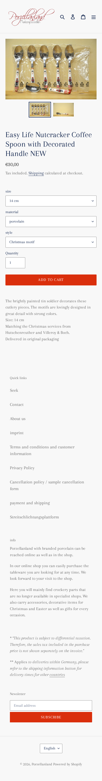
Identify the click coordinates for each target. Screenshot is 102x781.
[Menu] (93, 16)
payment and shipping (30, 502)
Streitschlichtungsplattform (34, 516)
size (8, 191)
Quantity (12, 253)
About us (18, 418)
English (49, 748)
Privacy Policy (22, 467)
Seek (14, 390)
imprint (17, 432)
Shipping (36, 173)
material (11, 212)
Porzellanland (42, 764)
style (8, 232)
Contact (17, 404)
